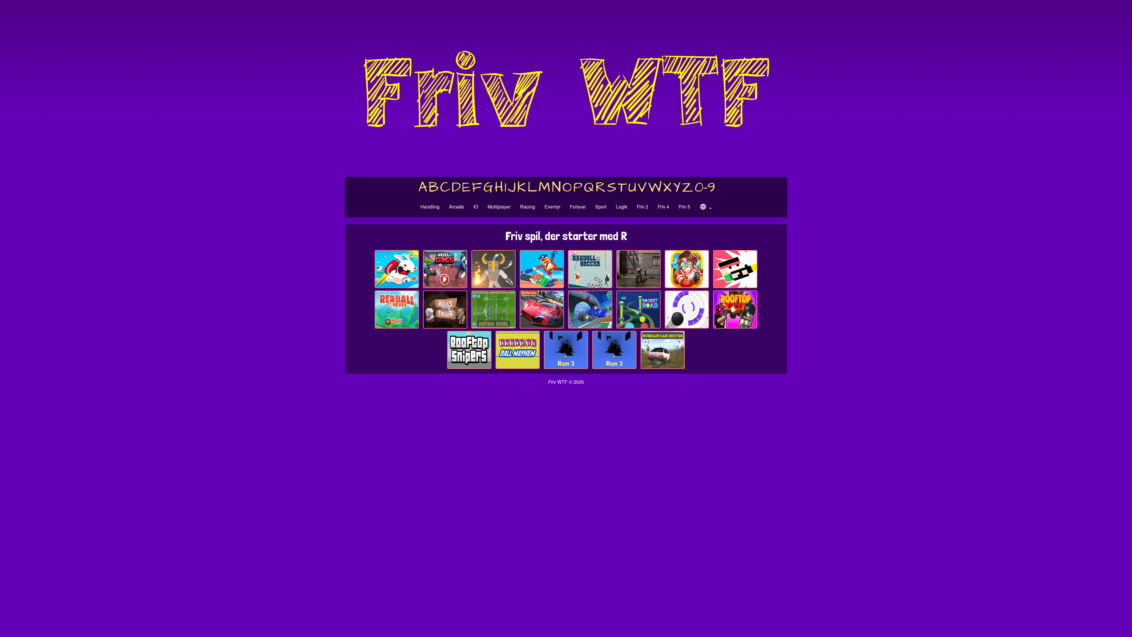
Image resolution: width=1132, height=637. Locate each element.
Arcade (456, 206)
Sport (600, 206)
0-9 (705, 187)
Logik (621, 206)
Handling (430, 206)
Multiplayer (499, 206)
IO (475, 206)
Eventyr (552, 206)
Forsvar (578, 206)
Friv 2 (642, 206)
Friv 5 (684, 206)
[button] (705, 207)
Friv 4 (663, 206)
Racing (527, 206)
